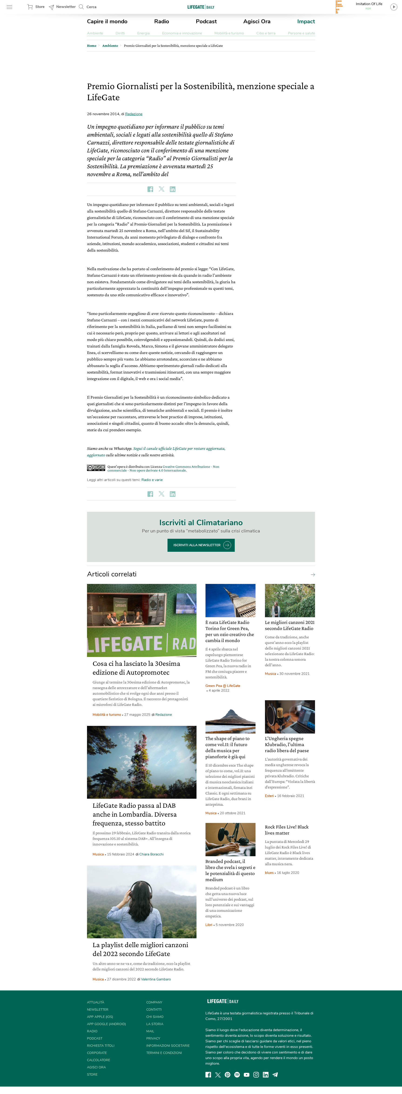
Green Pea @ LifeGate (222, 685)
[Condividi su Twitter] (161, 189)
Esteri (269, 796)
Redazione (133, 114)
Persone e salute (301, 33)
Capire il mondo (107, 21)
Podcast (206, 21)
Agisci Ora (257, 21)
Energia (143, 33)
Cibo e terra (265, 33)
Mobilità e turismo (229, 33)
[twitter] (218, 1074)
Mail (150, 1031)
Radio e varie (152, 479)
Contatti (154, 1009)
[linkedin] (265, 1074)
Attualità (95, 1002)
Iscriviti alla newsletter (197, 545)
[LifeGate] (201, 7)
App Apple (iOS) (100, 1017)
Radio (161, 21)
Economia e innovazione (182, 33)
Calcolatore (98, 1060)
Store (40, 6)
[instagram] (256, 1074)
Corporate (97, 1053)
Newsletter (66, 6)
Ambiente (95, 33)
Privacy (153, 1038)
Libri (208, 924)
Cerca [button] (92, 7)
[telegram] (275, 1074)
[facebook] (208, 1074)
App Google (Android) (106, 1024)
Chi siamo (155, 1017)
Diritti (120, 33)
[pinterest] (227, 1074)
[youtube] (246, 1074)
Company (154, 1002)
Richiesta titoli (100, 1046)
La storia (154, 1024)
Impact (306, 21)
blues (269, 872)
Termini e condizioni (164, 1053)
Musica (98, 854)
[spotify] (237, 1074)
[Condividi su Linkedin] (172, 189)
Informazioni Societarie (168, 1046)
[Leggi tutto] (311, 574)
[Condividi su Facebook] (150, 189)
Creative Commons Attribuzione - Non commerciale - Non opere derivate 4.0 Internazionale (163, 468)
